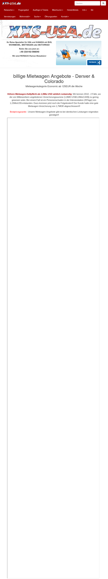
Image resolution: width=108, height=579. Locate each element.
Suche (36, 16)
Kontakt (64, 16)
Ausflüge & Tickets (40, 10)
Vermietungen (10, 16)
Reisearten (8, 10)
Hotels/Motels (72, 10)
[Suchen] (103, 3)
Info (83, 10)
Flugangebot (23, 10)
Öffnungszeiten (51, 16)
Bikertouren (57, 10)
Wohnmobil (24, 16)
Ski (92, 10)
